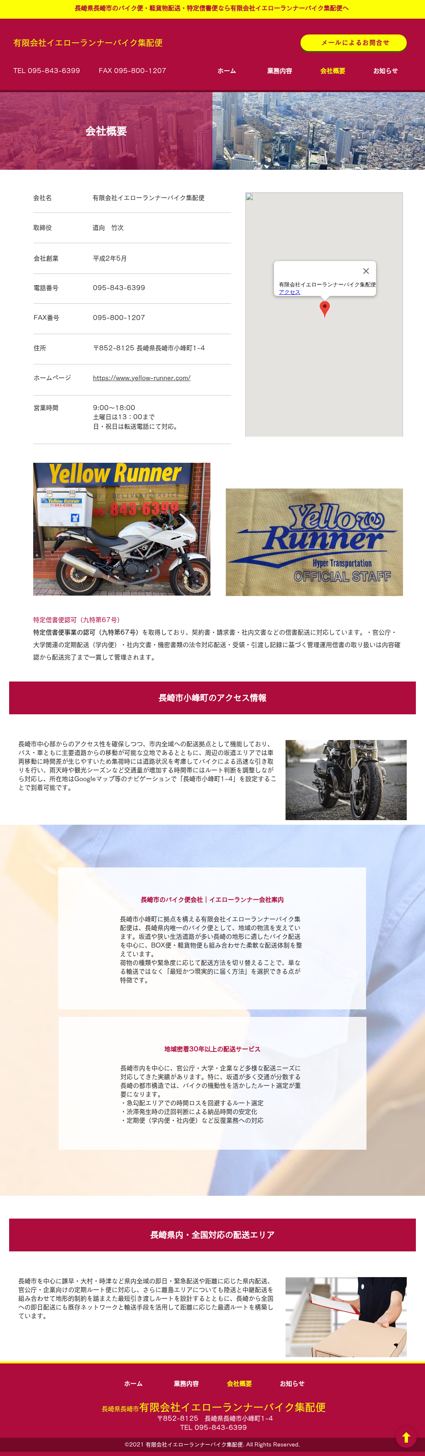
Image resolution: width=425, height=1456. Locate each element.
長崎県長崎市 (214, 1409)
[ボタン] (406, 1437)
